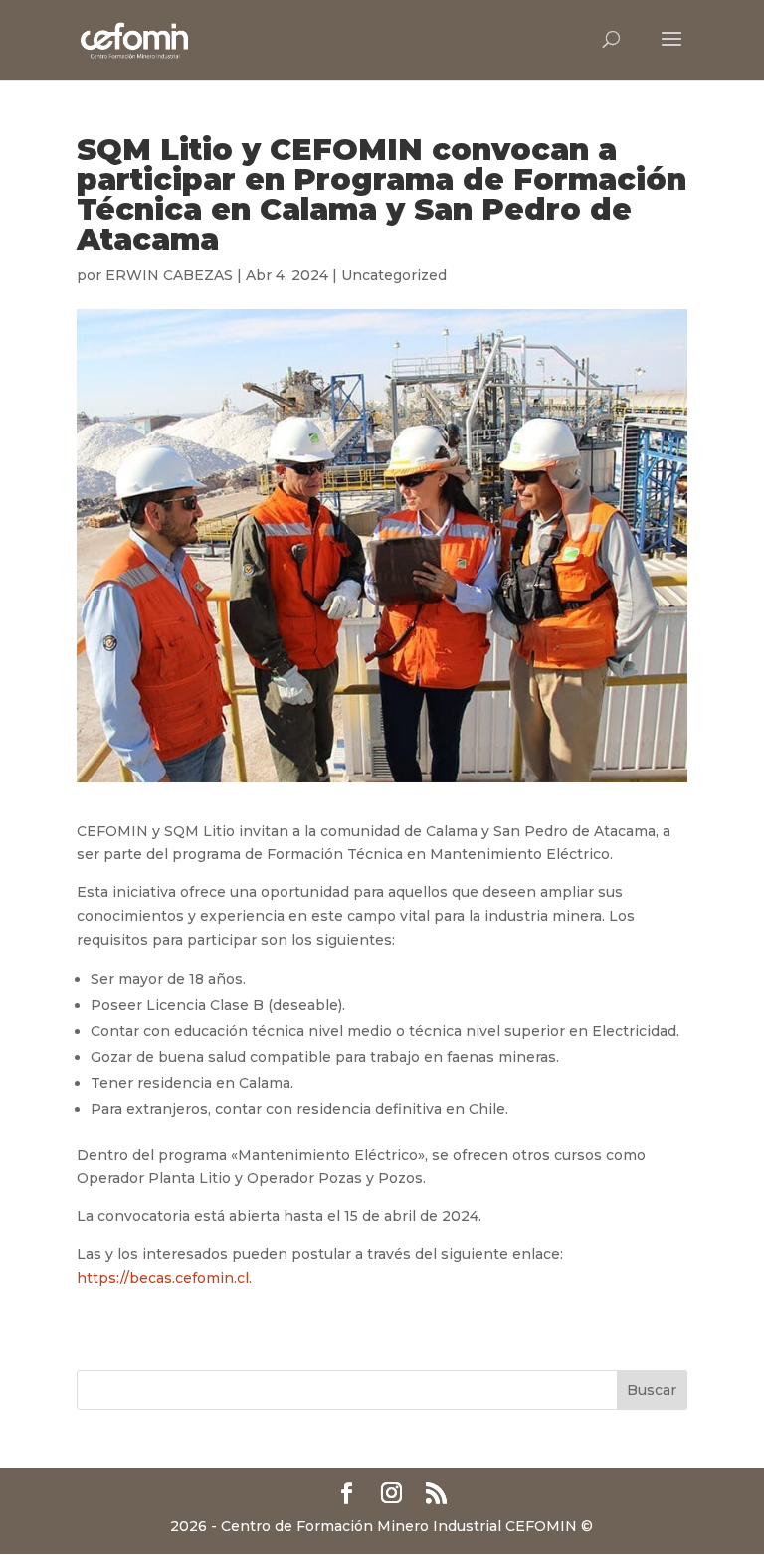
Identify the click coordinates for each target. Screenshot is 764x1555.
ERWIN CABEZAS (169, 275)
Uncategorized (394, 275)
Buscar (651, 1390)
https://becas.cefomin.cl (163, 1278)
